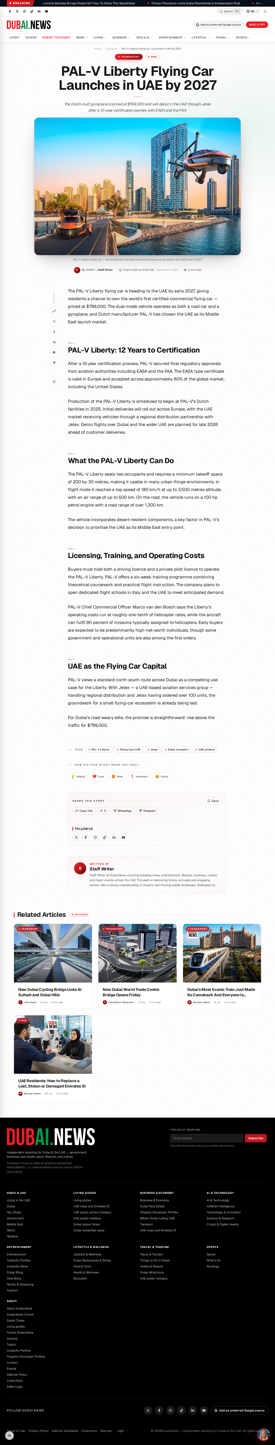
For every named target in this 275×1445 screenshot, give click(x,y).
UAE (154, 56)
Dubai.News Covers (20, 1314)
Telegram (149, 811)
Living (98, 37)
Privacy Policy (39, 1431)
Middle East (15, 1224)
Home (97, 48)
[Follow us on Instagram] (95, 837)
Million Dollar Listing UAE (157, 1218)
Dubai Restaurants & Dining (92, 1260)
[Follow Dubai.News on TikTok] (32, 11)
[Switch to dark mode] (265, 11)
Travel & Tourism (154, 1247)
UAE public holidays (87, 1218)
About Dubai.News (19, 1308)
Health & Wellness (86, 1272)
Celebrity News (17, 1266)
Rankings (213, 1266)
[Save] (54, 381)
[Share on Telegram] (54, 362)
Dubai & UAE (16, 1193)
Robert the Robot (56, 37)
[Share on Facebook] (54, 331)
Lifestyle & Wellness (91, 1247)
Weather (12, 1236)
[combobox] (123, 1431)
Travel (221, 37)
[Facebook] (159, 1410)
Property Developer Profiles (159, 1212)
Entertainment (170, 37)
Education (80, 1278)
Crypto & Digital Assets (222, 1224)
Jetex (153, 749)
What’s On (214, 1260)
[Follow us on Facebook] (86, 837)
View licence (14, 1171)
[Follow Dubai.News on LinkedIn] (39, 11)
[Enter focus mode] (9, 1435)
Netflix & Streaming (20, 1284)
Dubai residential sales (88, 1230)
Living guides (84, 1193)
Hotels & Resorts (151, 1266)
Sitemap (106, 1431)
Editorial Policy (17, 1375)
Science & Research (220, 1218)
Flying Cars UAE (129, 749)
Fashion (12, 1290)
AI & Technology (220, 1193)
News (80, 37)
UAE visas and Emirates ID (91, 1206)
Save (215, 801)
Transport (111, 48)
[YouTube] (204, 1410)
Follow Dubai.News (20, 1332)
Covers (31, 37)
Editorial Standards (65, 1431)
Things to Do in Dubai (155, 1260)
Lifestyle (199, 37)
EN (252, 11)
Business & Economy (157, 1193)
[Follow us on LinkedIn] (114, 837)
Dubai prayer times (86, 1224)
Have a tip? (257, 24)
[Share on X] (54, 321)
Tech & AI (143, 37)
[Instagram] (170, 1410)
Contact (12, 1362)
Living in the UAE (18, 1200)
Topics (11, 1344)
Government (15, 1218)
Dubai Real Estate (152, 1206)
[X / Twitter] (148, 1410)
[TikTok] (181, 1410)
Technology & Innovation (224, 1212)
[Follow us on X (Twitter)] (76, 837)
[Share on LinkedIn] (54, 342)
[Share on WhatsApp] (54, 352)
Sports (241, 37)
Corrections (15, 1381)
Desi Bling (14, 1278)
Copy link (86, 811)
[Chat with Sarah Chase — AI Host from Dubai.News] (263, 1434)
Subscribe (255, 1138)
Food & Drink (82, 1266)
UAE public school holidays (92, 1212)
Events (11, 1368)
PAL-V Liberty (99, 749)
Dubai (11, 1206)
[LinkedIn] (192, 1410)
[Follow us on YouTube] (123, 837)
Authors (12, 1338)
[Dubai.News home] (29, 24)
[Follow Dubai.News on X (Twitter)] (17, 11)
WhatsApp (124, 811)
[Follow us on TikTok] (104, 837)
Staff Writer (105, 270)
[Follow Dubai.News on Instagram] (24, 11)
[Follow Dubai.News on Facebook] (10, 11)
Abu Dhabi (14, 1212)
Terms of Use (16, 1431)
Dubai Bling (15, 1272)
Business (120, 37)
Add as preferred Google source (220, 24)
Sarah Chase (15, 1320)
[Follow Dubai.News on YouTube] (46, 11)
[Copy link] (54, 311)
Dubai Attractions (152, 1272)
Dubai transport (177, 749)
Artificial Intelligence (221, 1206)
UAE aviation (205, 749)
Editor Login (15, 1387)
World (11, 1230)
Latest (14, 37)
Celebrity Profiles (19, 1260)
